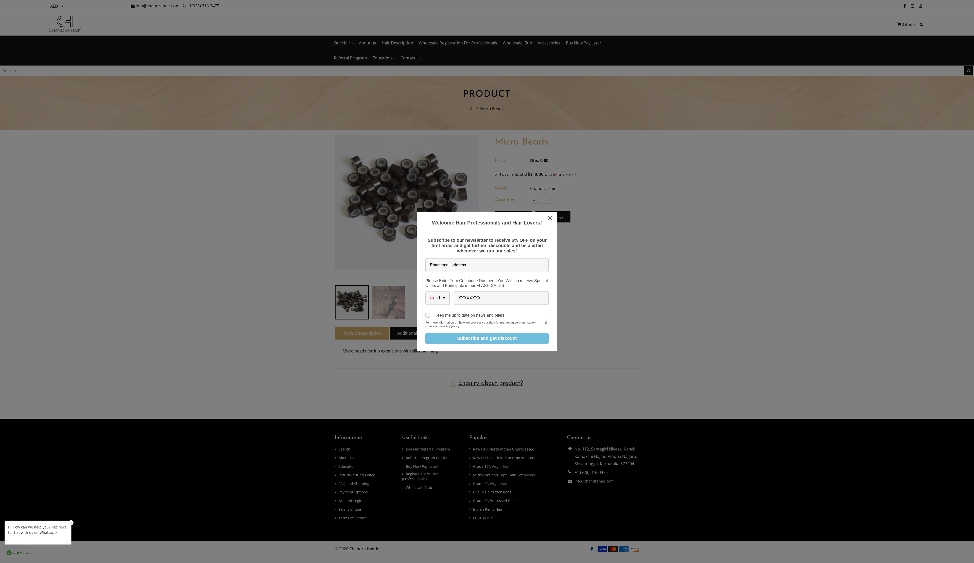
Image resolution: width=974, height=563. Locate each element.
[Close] (551, 218)
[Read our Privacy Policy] (546, 323)
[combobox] (437, 298)
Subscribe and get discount (487, 338)
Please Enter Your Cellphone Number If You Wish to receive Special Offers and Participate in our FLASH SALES (486, 283)
